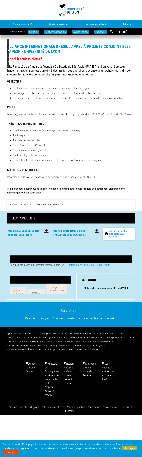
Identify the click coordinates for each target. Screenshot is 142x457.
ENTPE (73, 337)
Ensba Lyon (81, 345)
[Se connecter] (126, 32)
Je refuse (11, 452)
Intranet (71, 411)
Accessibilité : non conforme (103, 407)
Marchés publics (76, 407)
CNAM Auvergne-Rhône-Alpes (58, 345)
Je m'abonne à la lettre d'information (97, 318)
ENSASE (62, 341)
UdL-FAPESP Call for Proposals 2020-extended (118, 234)
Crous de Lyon (96, 345)
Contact (13, 407)
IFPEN (71, 349)
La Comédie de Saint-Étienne (21, 349)
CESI (40, 349)
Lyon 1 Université (15, 333)
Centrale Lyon (14, 337)
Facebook (30, 318)
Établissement (81, 31)
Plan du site (127, 407)
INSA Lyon (28, 337)
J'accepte (129, 448)
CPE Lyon (12, 341)
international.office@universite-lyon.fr (89, 264)
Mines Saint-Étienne (86, 341)
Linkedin (70, 318)
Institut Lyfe (51, 349)
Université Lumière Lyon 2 (39, 333)
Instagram (44, 318)
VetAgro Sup (61, 337)
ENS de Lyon (118, 333)
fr (119, 31)
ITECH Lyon (34, 341)
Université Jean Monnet (98, 333)
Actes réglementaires (52, 407)
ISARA (22, 341)
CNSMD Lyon (104, 341)
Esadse (37, 345)
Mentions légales (29, 407)
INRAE (95, 349)
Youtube (58, 318)
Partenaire (101, 31)
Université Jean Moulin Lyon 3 (69, 333)
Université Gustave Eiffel (19, 345)
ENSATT (102, 337)
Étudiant (33, 31)
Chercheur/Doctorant (55, 31)
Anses (80, 349)
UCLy (71, 341)
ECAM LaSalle (49, 341)
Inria (87, 349)
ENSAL (83, 337)
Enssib (92, 337)
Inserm (62, 349)
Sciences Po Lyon (44, 337)
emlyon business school (121, 337)
